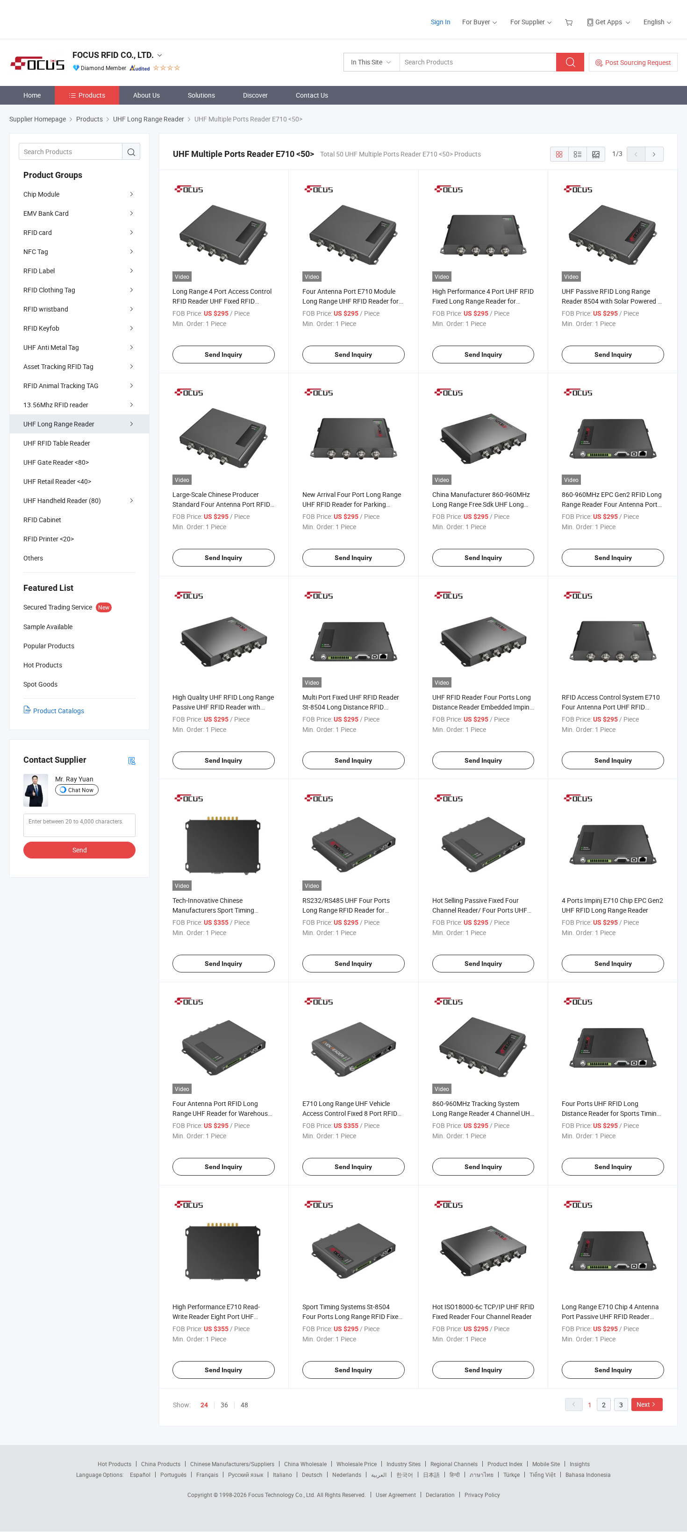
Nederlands (346, 1474)
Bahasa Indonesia (588, 1474)
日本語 (431, 1474)
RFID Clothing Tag (49, 289)
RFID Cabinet (42, 519)
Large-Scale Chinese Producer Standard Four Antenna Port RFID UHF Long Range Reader (221, 504)
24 (204, 1405)
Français (207, 1474)
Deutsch (312, 1474)
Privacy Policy (482, 1494)
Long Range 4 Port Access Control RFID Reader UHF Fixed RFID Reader (222, 301)
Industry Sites (403, 1464)
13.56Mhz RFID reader (55, 404)
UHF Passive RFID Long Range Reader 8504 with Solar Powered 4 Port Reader (611, 301)
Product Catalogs (58, 710)
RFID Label (39, 270)
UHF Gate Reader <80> (56, 462)
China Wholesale (305, 1464)
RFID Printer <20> (48, 538)
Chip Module (41, 194)
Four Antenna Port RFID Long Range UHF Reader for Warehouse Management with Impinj (221, 1113)
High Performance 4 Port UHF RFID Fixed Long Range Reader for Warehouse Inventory (483, 301)
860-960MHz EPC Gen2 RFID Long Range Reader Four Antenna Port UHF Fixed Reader (612, 504)
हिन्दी (455, 1474)
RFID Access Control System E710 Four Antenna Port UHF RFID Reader (611, 707)
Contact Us (312, 95)
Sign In (441, 21)
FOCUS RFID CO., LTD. (113, 55)
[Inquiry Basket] (570, 21)
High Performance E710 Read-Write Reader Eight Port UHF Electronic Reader (216, 1316)
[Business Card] (132, 760)
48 (244, 1404)
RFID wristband (45, 309)
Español (140, 1474)
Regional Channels (454, 1464)
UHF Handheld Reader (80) (62, 500)
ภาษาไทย (482, 1474)
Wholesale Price (356, 1464)
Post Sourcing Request (638, 62)
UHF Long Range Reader (58, 423)
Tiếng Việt (543, 1474)
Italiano (282, 1474)
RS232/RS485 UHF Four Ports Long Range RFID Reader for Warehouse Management (346, 910)
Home (32, 95)
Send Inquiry (223, 354)
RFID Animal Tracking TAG (61, 385)
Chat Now (80, 790)
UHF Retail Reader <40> (57, 481)
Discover (255, 95)
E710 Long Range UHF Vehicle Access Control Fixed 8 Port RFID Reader (349, 1113)
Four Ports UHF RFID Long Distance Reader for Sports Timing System (611, 1113)
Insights (580, 1464)
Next (643, 1404)
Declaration (440, 1494)
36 (224, 1404)
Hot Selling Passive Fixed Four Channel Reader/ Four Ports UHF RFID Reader (479, 910)
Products (92, 95)
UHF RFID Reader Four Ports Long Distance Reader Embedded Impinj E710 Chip (481, 707)
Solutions (201, 95)
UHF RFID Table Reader (56, 443)
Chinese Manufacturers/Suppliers (232, 1464)
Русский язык (245, 1474)
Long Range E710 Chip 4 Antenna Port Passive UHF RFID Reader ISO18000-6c (610, 1316)
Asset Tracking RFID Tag (58, 366)
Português (173, 1474)
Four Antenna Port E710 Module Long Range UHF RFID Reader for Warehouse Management (350, 301)
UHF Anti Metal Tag (51, 347)
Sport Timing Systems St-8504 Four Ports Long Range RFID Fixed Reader (352, 1316)
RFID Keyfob (41, 328)
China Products (160, 1464)
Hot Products (114, 1464)
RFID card (37, 232)
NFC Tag (35, 251)
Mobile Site (546, 1464)
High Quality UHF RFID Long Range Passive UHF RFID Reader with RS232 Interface (223, 707)
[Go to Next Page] (654, 154)
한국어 (404, 1474)
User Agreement (396, 1494)
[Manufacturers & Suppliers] (69, 18)
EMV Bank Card (46, 213)
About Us (146, 95)
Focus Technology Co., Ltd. (282, 1494)
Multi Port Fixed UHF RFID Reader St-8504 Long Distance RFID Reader (350, 707)
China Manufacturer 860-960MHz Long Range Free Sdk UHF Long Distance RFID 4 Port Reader (481, 504)
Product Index (504, 1464)
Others (33, 557)
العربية (378, 1474)
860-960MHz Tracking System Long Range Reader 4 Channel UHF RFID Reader (483, 1113)
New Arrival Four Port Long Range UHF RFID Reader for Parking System (351, 504)
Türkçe (511, 1474)
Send (79, 849)
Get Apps (608, 21)
